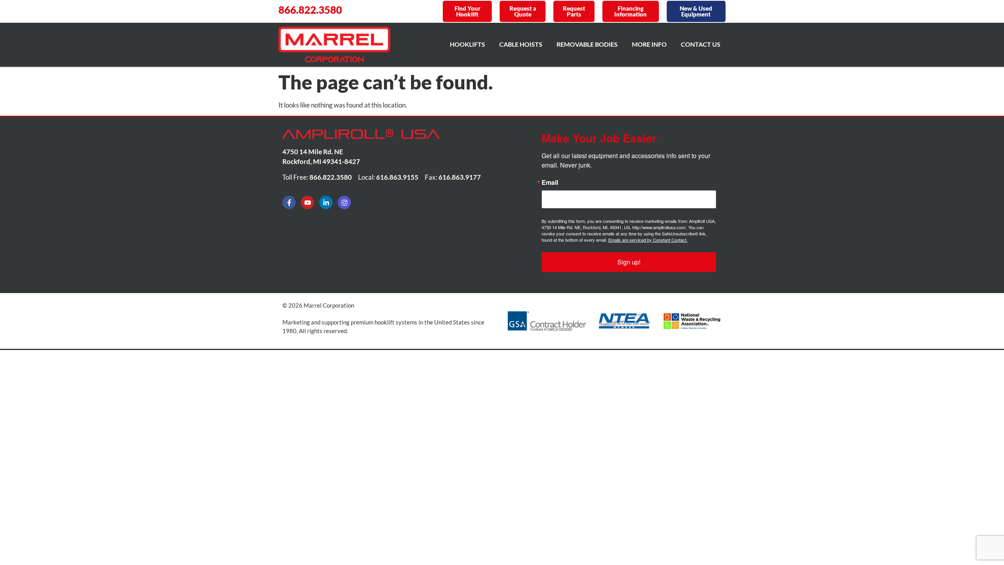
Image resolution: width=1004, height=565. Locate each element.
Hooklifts (467, 44)
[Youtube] (307, 202)
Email (550, 182)
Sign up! (628, 261)
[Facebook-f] (289, 202)
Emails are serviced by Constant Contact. (648, 240)
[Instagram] (344, 202)
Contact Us (700, 44)
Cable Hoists (520, 44)
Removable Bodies (587, 44)
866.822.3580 (310, 10)
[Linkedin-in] (326, 202)
